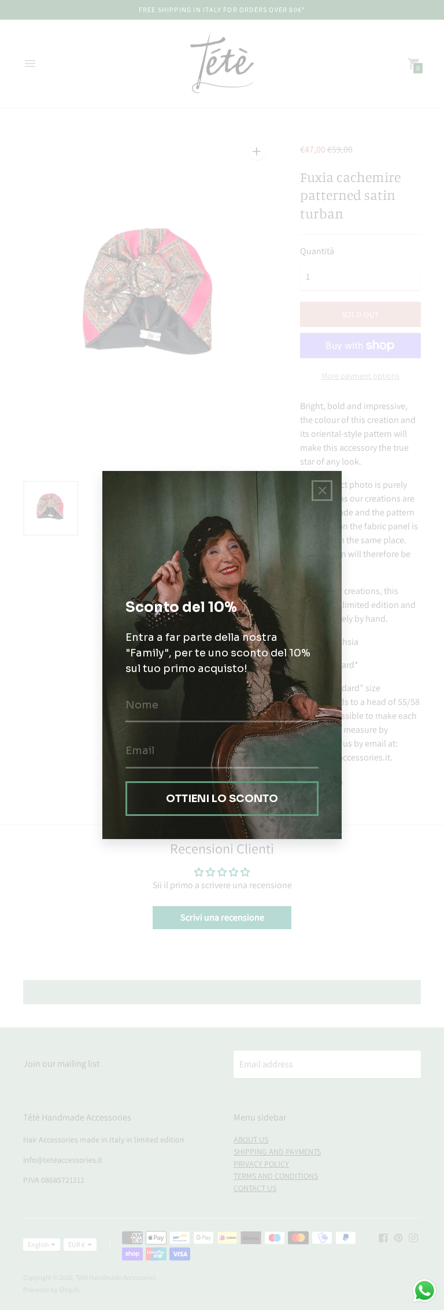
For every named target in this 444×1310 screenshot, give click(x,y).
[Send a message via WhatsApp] (424, 1290)
